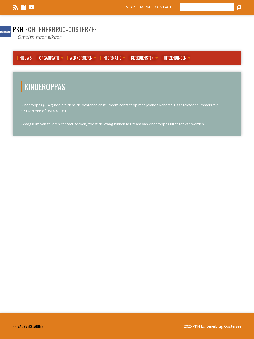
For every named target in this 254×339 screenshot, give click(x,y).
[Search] (238, 7)
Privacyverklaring (28, 326)
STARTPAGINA (138, 7)
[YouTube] (31, 7)
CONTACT (163, 7)
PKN (55, 29)
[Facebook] (23, 7)
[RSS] (15, 7)
